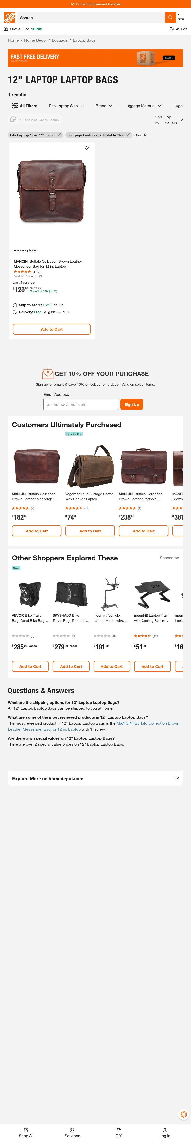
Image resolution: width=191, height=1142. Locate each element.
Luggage (60, 40)
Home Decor (35, 40)
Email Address (56, 394)
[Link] (52, 240)
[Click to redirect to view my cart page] (181, 17)
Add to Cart (52, 329)
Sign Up (131, 404)
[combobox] (91, 17)
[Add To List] (87, 148)
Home (13, 40)
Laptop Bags (84, 40)
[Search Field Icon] (170, 17)
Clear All (140, 135)
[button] (169, 120)
